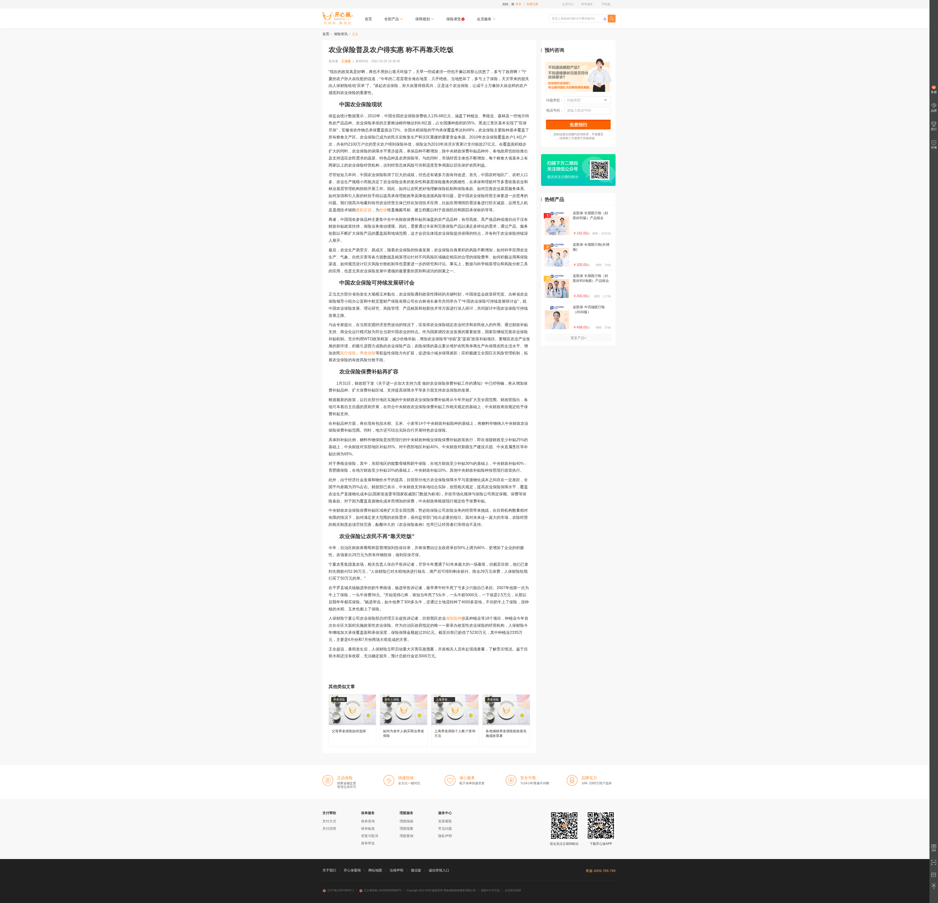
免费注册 (532, 4)
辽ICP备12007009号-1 (340, 890)
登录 (518, 4)
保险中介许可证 (490, 890)
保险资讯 (341, 34)
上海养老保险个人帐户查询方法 (455, 721)
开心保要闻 (352, 870)
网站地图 (375, 870)
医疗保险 (348, 353)
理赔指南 (406, 821)
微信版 (416, 870)
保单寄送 (368, 843)
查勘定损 (364, 210)
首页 (368, 19)
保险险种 (453, 618)
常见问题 (445, 828)
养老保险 (367, 353)
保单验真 (368, 828)
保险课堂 (453, 19)
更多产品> (578, 338)
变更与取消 (369, 836)
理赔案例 (406, 836)
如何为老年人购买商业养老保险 (403, 721)
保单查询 (368, 821)
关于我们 (329, 870)
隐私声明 (445, 836)
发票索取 (445, 821)
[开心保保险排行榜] (604, 18)
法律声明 (396, 870)
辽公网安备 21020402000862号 (382, 890)
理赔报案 (406, 828)
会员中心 (568, 4)
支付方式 (329, 821)
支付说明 (329, 828)
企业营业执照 (513, 890)
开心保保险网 (337, 18)
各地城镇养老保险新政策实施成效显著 (506, 721)
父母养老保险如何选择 (352, 721)
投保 (383, 210)
